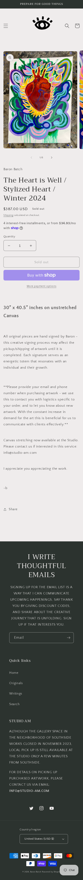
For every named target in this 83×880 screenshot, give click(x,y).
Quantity (9, 236)
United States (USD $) (39, 838)
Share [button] (13, 509)
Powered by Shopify (51, 872)
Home (13, 673)
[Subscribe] (68, 637)
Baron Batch (35, 872)
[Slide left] (31, 157)
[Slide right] (52, 157)
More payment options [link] (41, 286)
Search (14, 704)
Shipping (8, 215)
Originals (16, 683)
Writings (15, 693)
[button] (6, 26)
